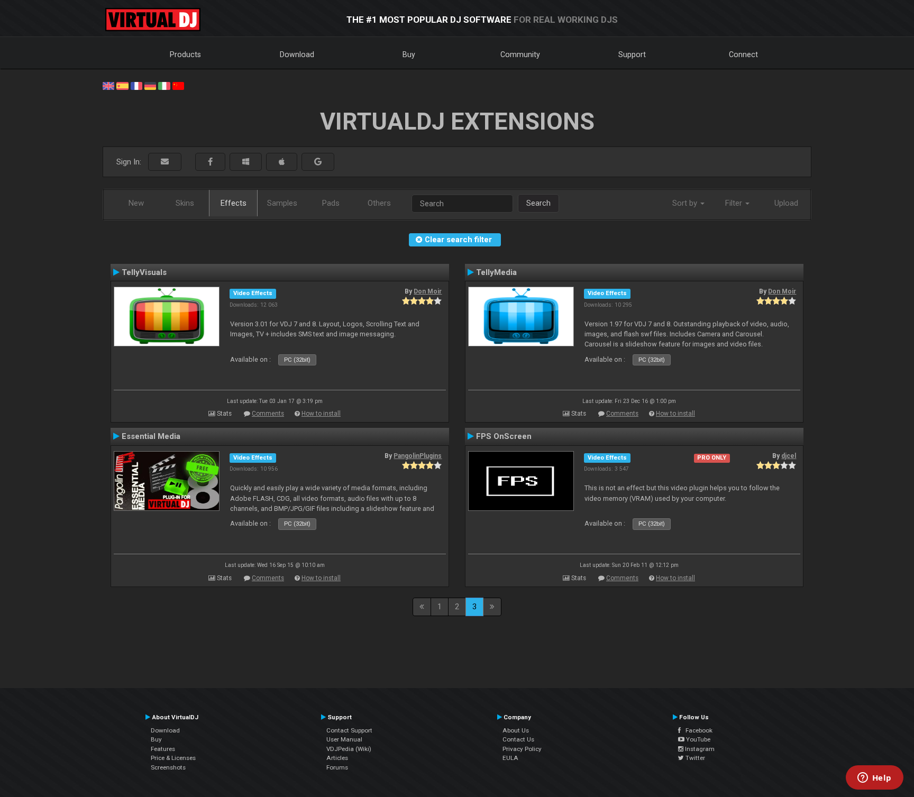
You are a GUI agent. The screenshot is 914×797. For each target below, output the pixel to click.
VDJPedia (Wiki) (348, 749)
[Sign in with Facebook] (210, 162)
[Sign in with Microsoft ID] (246, 162)
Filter (734, 203)
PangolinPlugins (418, 456)
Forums (337, 767)
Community (520, 54)
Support (632, 54)
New (136, 203)
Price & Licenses (173, 758)
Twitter (694, 758)
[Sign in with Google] (317, 162)
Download (297, 54)
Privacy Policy (522, 749)
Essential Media (151, 436)
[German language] (150, 85)
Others (379, 203)
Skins (185, 203)
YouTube (697, 739)
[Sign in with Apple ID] (281, 162)
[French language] (136, 85)
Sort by (685, 203)
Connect (743, 54)
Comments (268, 413)
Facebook (696, 730)
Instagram (699, 749)
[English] (108, 85)
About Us (515, 730)
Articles (337, 758)
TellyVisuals (144, 272)
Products (185, 54)
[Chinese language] (178, 85)
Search (538, 203)
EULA (510, 758)
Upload (786, 203)
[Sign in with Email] (164, 162)
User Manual (344, 739)
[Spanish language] (122, 85)
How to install (321, 413)
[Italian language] (164, 85)
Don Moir (428, 291)
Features (163, 749)
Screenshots (168, 767)
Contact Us (518, 739)
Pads (331, 203)
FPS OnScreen (504, 436)
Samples (282, 203)
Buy (409, 54)
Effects (233, 203)
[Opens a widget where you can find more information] (874, 778)
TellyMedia (496, 272)
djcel (788, 456)
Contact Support (349, 730)
